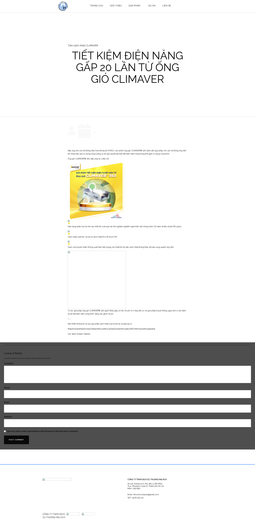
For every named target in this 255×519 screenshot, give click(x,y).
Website (8, 417)
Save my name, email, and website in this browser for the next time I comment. (42, 431)
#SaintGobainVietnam (88, 329)
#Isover (101, 329)
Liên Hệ (166, 5)
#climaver (140, 329)
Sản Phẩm (134, 5)
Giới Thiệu (116, 5)
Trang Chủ (96, 5)
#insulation (125, 329)
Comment (9, 363)
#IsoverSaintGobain (112, 329)
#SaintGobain (73, 329)
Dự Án (152, 5)
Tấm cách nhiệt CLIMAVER (83, 45)
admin (72, 138)
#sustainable (149, 329)
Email (7, 402)
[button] (143, 494)
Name (7, 388)
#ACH (133, 329)
